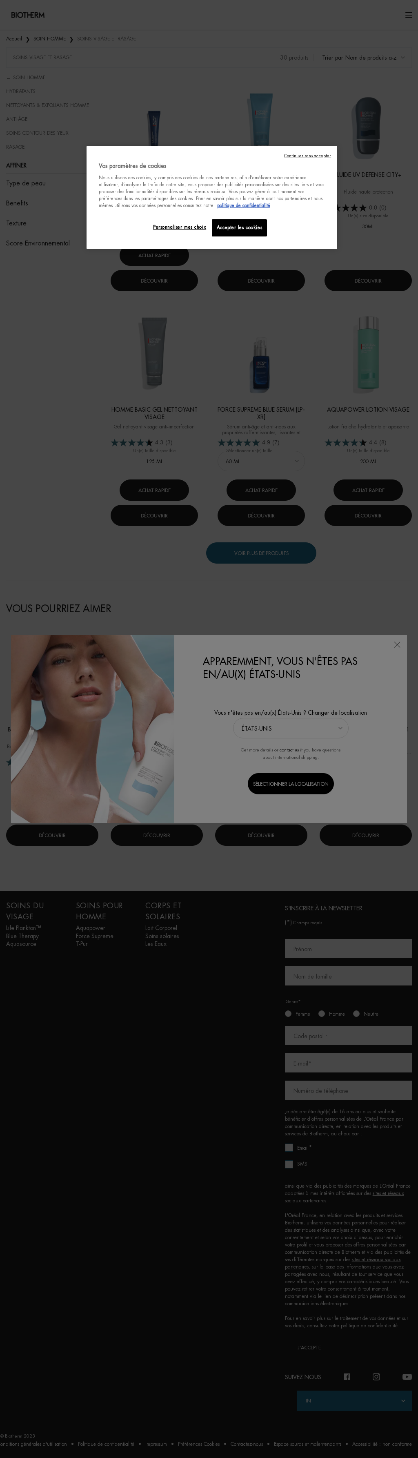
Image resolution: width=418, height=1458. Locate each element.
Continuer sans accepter (307, 156)
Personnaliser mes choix (179, 227)
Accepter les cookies (239, 227)
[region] (212, 197)
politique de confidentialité (243, 205)
